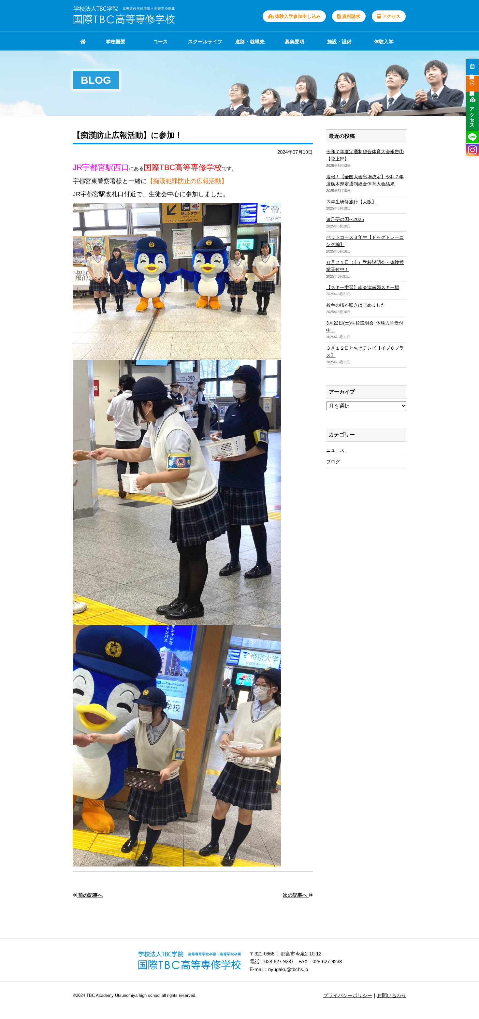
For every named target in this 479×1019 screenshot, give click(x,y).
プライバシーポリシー (347, 995)
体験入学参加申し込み (297, 16)
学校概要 (115, 41)
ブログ (333, 461)
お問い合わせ (391, 995)
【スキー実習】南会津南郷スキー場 (362, 287)
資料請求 (350, 16)
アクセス (390, 16)
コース (160, 41)
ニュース (335, 450)
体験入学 (384, 41)
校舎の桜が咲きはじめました (355, 305)
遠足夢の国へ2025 (345, 219)
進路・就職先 (250, 41)
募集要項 (294, 41)
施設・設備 (339, 41)
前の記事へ (90, 895)
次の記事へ (296, 895)
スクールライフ (205, 41)
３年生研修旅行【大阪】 (351, 201)
